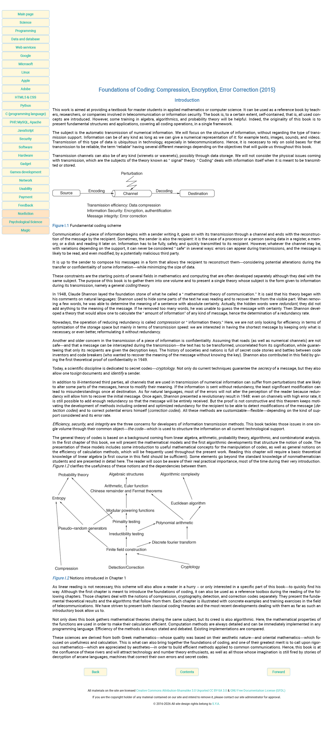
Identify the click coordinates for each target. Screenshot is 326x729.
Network (25, 180)
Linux (26, 72)
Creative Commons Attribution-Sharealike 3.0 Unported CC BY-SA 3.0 (181, 690)
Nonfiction (25, 214)
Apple (25, 81)
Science (26, 22)
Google (25, 56)
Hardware (25, 155)
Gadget (25, 164)
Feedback (25, 205)
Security (25, 139)
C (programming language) (25, 114)
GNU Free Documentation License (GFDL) (257, 690)
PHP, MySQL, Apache (25, 122)
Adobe (26, 89)
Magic (25, 230)
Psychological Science (25, 222)
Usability (25, 189)
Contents (187, 672)
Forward (278, 672)
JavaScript (26, 130)
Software (25, 147)
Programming (25, 31)
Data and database (25, 39)
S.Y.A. (216, 704)
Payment (25, 197)
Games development (25, 172)
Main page (26, 14)
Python (25, 105)
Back (95, 672)
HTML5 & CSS (25, 97)
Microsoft (25, 64)
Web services (26, 47)
